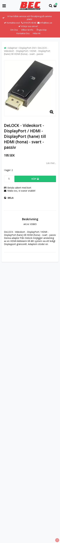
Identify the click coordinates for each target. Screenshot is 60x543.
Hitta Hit (36, 33)
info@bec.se (46, 22)
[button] (55, 6)
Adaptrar (12, 47)
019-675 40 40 (29, 22)
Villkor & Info (27, 29)
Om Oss (14, 29)
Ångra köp (41, 29)
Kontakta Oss (23, 33)
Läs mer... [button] (51, 163)
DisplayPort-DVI (27, 47)
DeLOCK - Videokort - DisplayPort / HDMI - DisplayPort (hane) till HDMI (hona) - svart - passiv (27, 50)
